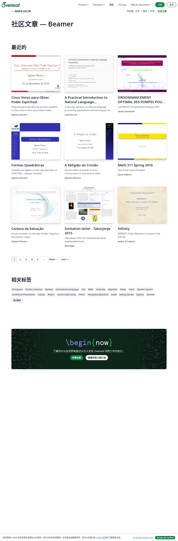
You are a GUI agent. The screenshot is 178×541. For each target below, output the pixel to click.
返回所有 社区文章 (21, 11)
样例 (152, 11)
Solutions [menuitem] (98, 4)
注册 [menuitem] (160, 4)
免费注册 (76, 357)
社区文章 (162, 11)
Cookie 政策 (101, 537)
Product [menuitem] (82, 4)
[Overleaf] (11, 4)
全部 (137, 11)
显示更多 (17, 300)
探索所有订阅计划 (97, 357)
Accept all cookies (165, 537)
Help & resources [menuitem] (140, 4)
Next (52, 259)
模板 (145, 11)
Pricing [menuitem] (122, 4)
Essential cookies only (143, 537)
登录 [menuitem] (171, 4)
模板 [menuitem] (111, 4)
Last (65, 259)
